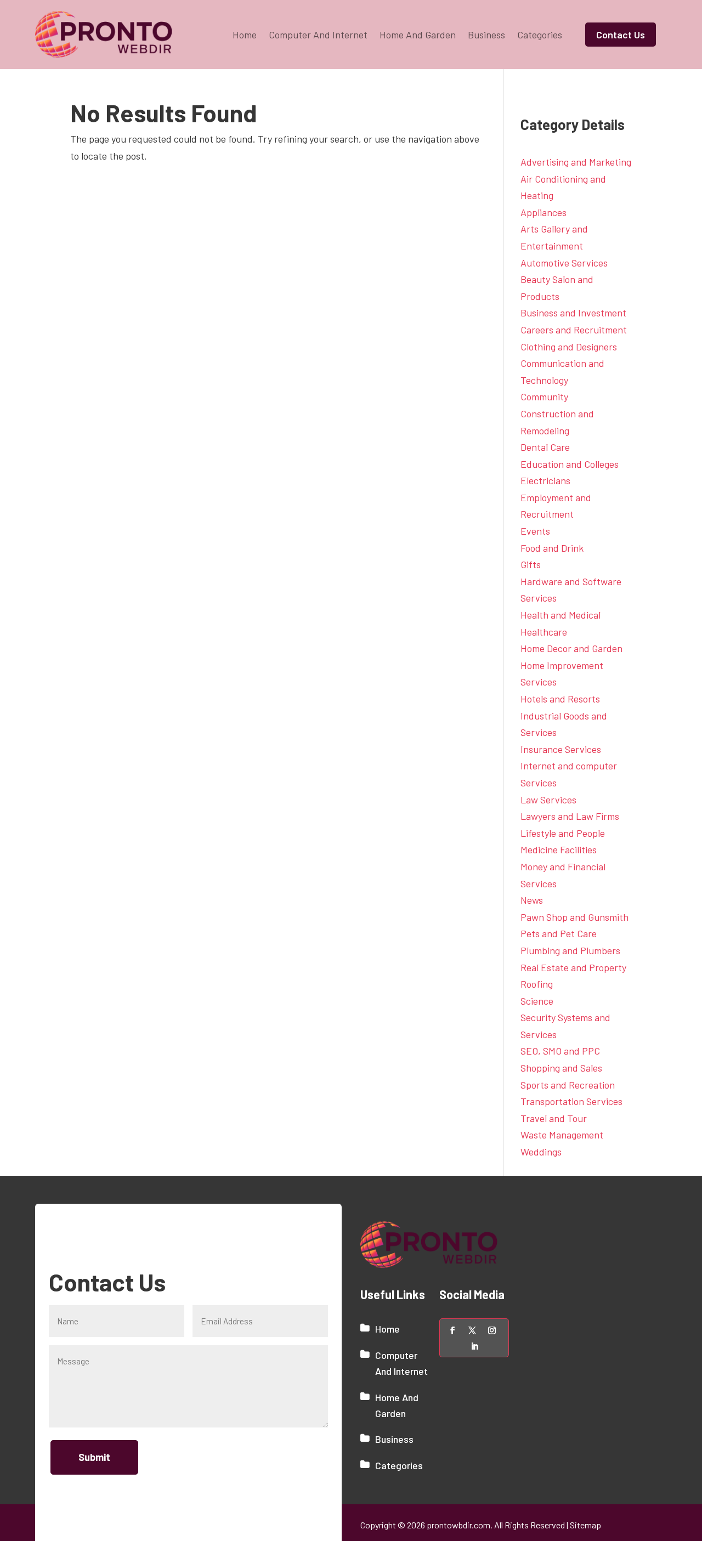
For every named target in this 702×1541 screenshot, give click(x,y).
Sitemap (585, 1525)
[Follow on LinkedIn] (474, 1346)
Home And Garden (418, 35)
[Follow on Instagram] (492, 1330)
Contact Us (620, 35)
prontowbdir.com (458, 1525)
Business (486, 35)
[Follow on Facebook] (452, 1330)
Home (245, 35)
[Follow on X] (472, 1330)
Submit (94, 1457)
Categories (539, 35)
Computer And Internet (318, 35)
